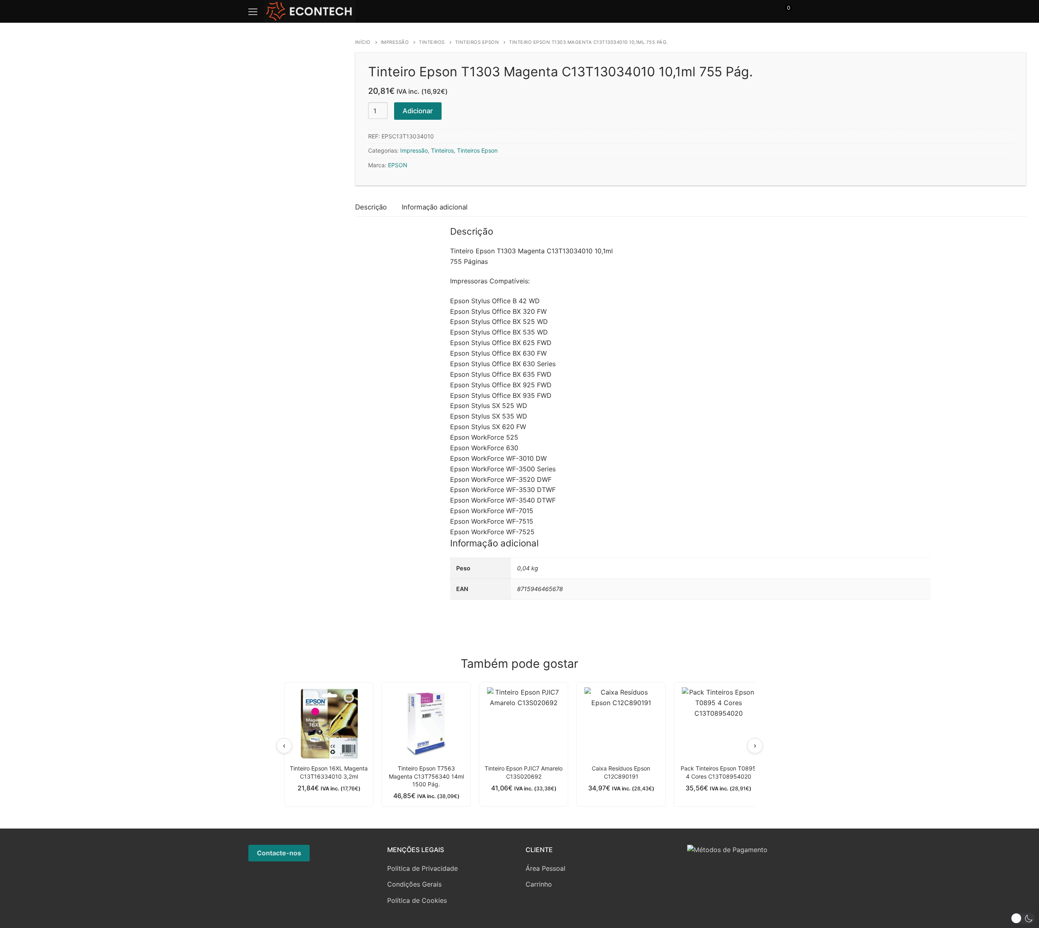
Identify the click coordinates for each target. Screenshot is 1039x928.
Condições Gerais (414, 884)
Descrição (371, 207)
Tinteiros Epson (477, 42)
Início (363, 42)
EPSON (397, 165)
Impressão (395, 42)
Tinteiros (432, 42)
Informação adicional (435, 207)
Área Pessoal (545, 868)
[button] (1023, 918)
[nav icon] (252, 11)
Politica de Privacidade (422, 868)
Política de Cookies (417, 900)
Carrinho (539, 884)
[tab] (371, 208)
